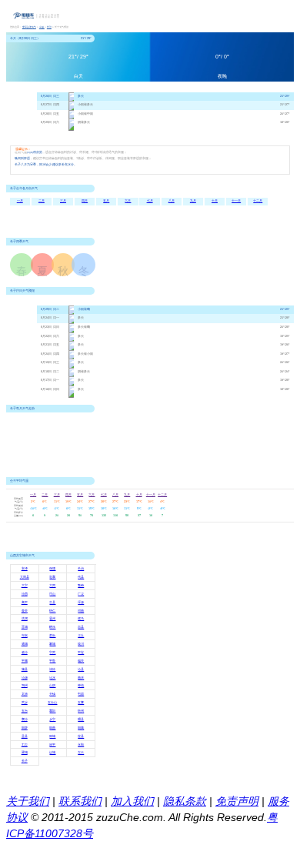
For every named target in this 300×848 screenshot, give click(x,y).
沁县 (81, 669)
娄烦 (52, 635)
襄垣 (52, 711)
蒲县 (25, 669)
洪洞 (25, 618)
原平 (52, 744)
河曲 (81, 611)
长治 (49, 26)
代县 (81, 577)
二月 (41, 200)
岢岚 (25, 635)
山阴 (52, 685)
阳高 (81, 727)
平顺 (25, 661)
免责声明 (236, 801)
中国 (42, 26)
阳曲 (52, 727)
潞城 (25, 644)
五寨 (81, 702)
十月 (215, 200)
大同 (52, 585)
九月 (193, 200)
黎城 (52, 644)
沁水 (52, 677)
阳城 (52, 736)
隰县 (81, 719)
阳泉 (25, 727)
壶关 (25, 611)
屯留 (81, 694)
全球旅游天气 (29, 26)
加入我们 (132, 801)
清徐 (52, 669)
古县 (52, 602)
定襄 (52, 577)
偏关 (81, 661)
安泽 (25, 568)
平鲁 (52, 661)
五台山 (52, 702)
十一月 (236, 200)
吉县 (81, 627)
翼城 (25, 752)
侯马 (81, 618)
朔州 (25, 685)
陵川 (81, 644)
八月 (171, 200)
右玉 (25, 744)
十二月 (257, 200)
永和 (81, 744)
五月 (106, 200)
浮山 (52, 594)
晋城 (25, 627)
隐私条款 (184, 801)
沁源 (25, 677)
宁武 (52, 652)
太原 (25, 694)
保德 (52, 568)
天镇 (52, 694)
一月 (20, 200)
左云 (81, 752)
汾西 (25, 594)
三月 (63, 200)
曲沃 (81, 677)
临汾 (25, 652)
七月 (150, 200)
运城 (52, 752)
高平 (25, 602)
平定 (81, 652)
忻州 (81, 711)
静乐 (52, 627)
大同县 (24, 577)
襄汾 (25, 719)
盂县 (25, 736)
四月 (85, 200)
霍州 (52, 618)
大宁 (25, 585)
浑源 (81, 602)
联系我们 (80, 801)
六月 (128, 200)
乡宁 (52, 719)
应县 (81, 736)
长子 (25, 761)
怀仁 (52, 611)
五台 (25, 711)
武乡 (25, 702)
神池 (81, 685)
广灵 (81, 594)
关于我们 (27, 801)
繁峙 (81, 585)
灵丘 (81, 635)
